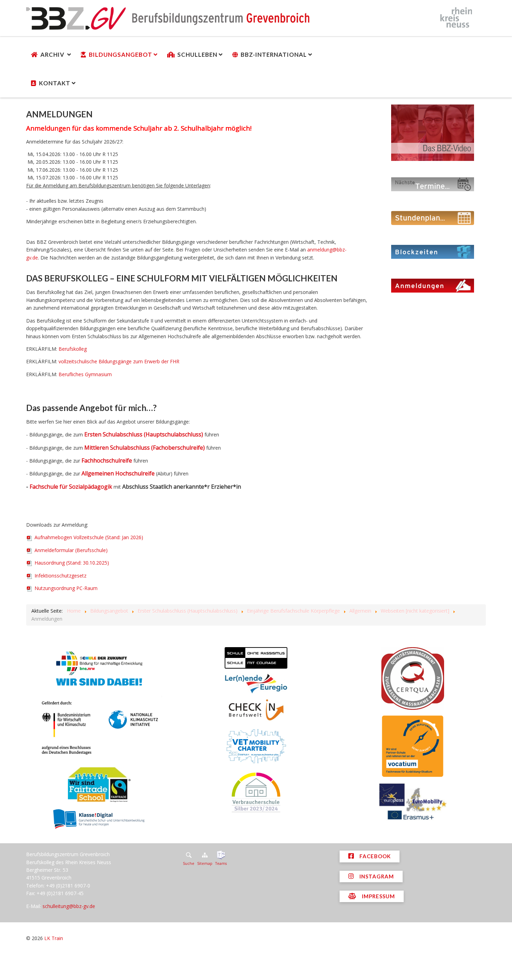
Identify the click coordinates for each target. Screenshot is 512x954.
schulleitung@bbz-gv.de (68, 906)
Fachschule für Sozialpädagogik (71, 486)
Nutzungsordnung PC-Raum (65, 588)
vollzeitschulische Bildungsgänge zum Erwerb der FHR (119, 361)
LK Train (53, 938)
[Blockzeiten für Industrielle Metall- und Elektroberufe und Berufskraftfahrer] (432, 251)
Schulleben (197, 54)
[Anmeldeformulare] (432, 285)
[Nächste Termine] (432, 183)
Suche (188, 863)
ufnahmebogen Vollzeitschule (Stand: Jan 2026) (88, 537)
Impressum (377, 896)
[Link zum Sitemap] (204, 855)
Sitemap (204, 863)
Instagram (376, 876)
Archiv (53, 54)
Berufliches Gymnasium (85, 374)
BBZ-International (274, 54)
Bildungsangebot (120, 54)
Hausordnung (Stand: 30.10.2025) (71, 562)
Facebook (374, 856)
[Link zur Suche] (188, 855)
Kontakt (54, 83)
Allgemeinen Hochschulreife (118, 473)
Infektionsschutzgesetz (59, 575)
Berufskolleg (73, 349)
